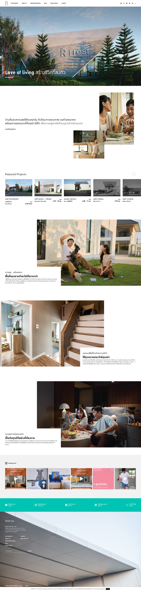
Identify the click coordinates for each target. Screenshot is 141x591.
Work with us (24, 539)
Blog (45, 3)
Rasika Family (9, 545)
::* (135, 586)
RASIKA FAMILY (54, 3)
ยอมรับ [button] (108, 589)
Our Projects (14, 3)
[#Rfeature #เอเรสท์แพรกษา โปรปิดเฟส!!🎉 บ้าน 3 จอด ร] (81, 478)
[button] (134, 174)
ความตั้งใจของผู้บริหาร (10, 129)
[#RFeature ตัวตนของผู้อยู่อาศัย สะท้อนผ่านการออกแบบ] (59, 478)
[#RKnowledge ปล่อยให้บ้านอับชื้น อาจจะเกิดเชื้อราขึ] (103, 478)
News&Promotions (35, 3)
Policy (27, 586)
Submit (30, 551)
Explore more (9, 77)
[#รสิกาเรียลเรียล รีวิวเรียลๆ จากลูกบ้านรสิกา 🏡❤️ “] (125, 478)
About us (24, 3)
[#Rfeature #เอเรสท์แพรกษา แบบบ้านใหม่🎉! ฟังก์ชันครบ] (15, 478)
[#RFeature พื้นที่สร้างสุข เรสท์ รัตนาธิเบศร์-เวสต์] (37, 478)
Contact (64, 3)
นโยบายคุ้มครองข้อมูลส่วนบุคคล (100, 589)
